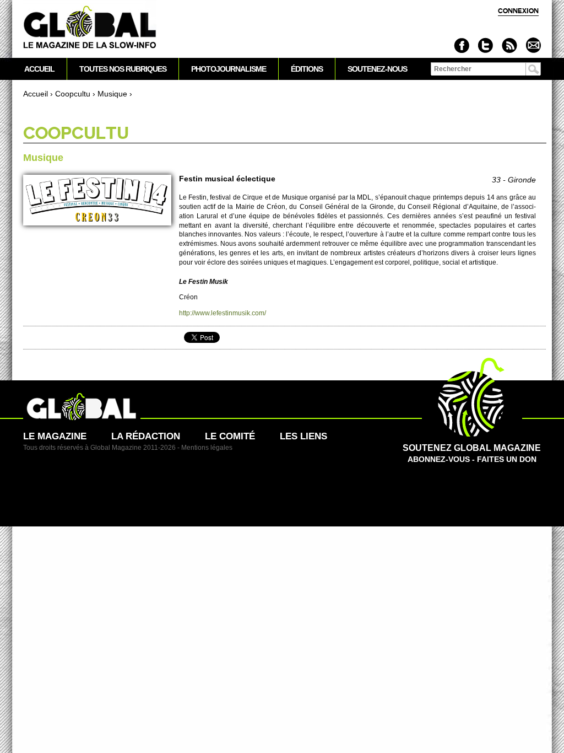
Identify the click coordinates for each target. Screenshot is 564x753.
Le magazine (54, 436)
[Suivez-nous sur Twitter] (486, 45)
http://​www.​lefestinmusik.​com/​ (222, 313)
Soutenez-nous (377, 68)
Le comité (230, 436)
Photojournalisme (228, 68)
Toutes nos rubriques (122, 68)
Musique (112, 93)
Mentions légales (206, 447)
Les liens (303, 436)
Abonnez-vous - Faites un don (472, 453)
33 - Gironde (514, 179)
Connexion (518, 11)
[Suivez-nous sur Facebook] (462, 45)
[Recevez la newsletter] (533, 45)
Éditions (307, 68)
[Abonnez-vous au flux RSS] (509, 45)
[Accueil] (89, 28)
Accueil (35, 93)
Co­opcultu (72, 93)
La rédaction (145, 436)
